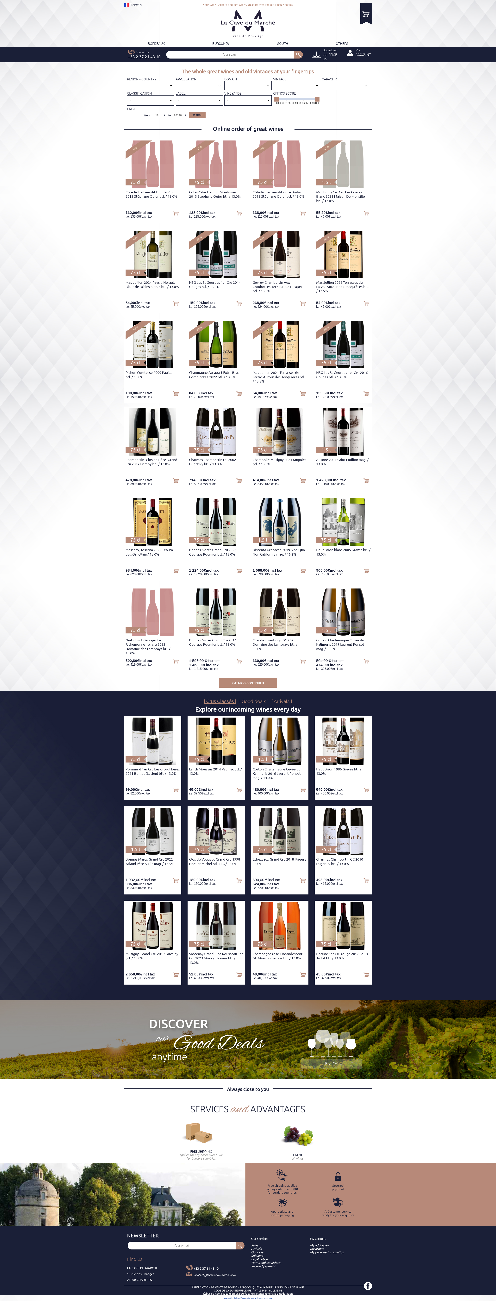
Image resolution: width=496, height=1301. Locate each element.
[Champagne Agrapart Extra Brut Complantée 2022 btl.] (216, 367)
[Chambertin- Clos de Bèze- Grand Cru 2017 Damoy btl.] (152, 454)
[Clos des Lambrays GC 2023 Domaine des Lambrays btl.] (280, 635)
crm (270, 1298)
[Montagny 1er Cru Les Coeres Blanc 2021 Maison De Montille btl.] (343, 187)
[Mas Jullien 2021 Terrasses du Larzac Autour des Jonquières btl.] (280, 367)
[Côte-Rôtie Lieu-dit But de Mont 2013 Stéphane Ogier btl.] (152, 187)
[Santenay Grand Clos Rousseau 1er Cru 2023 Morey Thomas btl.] (216, 948)
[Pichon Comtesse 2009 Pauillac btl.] (152, 367)
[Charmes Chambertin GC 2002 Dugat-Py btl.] (216, 454)
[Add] (176, 213)
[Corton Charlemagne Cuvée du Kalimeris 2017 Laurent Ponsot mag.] (343, 635)
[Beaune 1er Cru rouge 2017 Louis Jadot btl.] (343, 948)
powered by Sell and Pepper (235, 1298)
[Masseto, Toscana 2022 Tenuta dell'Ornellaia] (152, 544)
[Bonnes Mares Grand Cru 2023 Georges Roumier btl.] (216, 544)
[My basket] (366, 13)
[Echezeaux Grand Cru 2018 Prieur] (279, 854)
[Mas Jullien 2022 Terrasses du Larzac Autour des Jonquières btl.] (343, 277)
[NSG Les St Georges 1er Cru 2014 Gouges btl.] (216, 277)
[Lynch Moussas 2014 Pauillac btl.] (216, 764)
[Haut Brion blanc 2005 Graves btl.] (343, 544)
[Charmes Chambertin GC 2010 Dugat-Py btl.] (343, 854)
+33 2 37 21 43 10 (206, 1268)
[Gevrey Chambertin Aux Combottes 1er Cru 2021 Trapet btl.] (279, 277)
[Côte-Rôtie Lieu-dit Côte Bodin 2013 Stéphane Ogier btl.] (279, 187)
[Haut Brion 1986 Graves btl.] (343, 764)
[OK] (298, 55)
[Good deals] (331, 1048)
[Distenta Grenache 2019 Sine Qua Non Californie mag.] (280, 544)
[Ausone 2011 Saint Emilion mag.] (343, 454)
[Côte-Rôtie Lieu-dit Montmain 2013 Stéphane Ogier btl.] (216, 187)
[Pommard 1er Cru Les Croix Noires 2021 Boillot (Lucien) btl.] (152, 764)
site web (250, 1298)
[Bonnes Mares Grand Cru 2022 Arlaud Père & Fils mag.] (152, 854)
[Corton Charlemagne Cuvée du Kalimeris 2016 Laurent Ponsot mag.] (280, 764)
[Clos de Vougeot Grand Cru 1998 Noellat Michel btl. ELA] (216, 854)
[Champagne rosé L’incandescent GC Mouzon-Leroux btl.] (279, 948)
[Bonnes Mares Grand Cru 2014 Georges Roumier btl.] (216, 635)
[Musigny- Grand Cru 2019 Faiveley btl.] (152, 948)
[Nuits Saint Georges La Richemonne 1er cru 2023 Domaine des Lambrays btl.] (152, 635)
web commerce (261, 1298)
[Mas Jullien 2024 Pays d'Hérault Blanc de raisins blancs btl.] (152, 277)
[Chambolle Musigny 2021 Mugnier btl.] (279, 454)
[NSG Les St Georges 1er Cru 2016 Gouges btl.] (343, 367)
